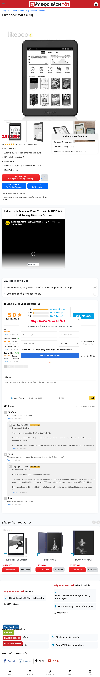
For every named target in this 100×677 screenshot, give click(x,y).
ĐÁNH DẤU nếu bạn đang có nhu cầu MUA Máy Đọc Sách (47, 349)
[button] (50, 321)
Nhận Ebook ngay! (50, 355)
